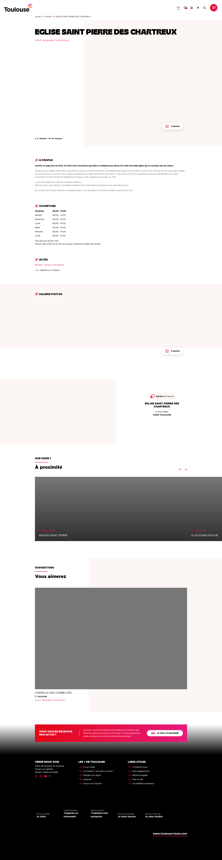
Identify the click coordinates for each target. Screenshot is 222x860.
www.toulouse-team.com (170, 833)
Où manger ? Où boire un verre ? (98, 771)
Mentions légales (140, 775)
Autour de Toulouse (92, 784)
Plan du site (137, 779)
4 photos (175, 126)
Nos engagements (140, 771)
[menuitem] (178, 7)
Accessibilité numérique (143, 784)
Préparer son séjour (92, 775)
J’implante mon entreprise (99, 815)
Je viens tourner (127, 817)
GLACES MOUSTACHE (204, 535)
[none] (178, 7)
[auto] (198, 8)
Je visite (41, 817)
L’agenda (87, 779)
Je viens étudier (154, 817)
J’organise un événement (71, 815)
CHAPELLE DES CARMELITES (53, 693)
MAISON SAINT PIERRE (53, 535)
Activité (48, 17)
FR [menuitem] (178, 8)
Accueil (38, 17)
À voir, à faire (89, 767)
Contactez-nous (139, 767)
